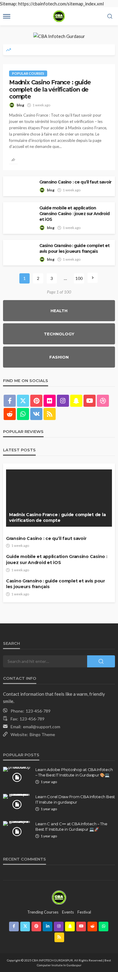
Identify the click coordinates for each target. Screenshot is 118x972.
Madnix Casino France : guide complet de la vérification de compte (49, 89)
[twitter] (23, 400)
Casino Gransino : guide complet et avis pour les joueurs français (74, 248)
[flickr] (49, 400)
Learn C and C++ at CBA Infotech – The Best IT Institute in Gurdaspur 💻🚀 (71, 826)
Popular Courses (28, 73)
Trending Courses (42, 912)
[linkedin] (47, 926)
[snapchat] (76, 400)
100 (79, 278)
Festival (84, 912)
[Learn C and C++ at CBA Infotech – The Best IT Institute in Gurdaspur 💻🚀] (17, 823)
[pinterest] (36, 400)
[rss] (49, 414)
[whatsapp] (23, 414)
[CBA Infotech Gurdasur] (59, 897)
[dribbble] (103, 400)
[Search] (110, 16)
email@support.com (41, 726)
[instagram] (63, 400)
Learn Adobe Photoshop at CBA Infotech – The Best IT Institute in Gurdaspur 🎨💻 (74, 772)
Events (68, 912)
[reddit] (9, 414)
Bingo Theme (42, 734)
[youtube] (89, 400)
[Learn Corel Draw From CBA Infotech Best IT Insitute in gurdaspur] (17, 796)
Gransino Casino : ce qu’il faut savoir (75, 182)
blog (20, 105)
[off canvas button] (6, 16)
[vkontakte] (36, 414)
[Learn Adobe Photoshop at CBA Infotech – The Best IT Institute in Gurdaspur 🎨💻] (17, 769)
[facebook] (9, 400)
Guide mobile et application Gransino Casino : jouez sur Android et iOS (74, 213)
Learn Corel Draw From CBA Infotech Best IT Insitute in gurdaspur (75, 799)
